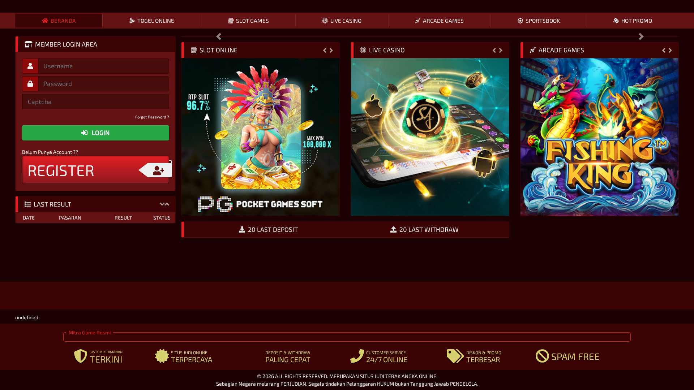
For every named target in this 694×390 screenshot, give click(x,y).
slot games (252, 20)
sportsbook (543, 20)
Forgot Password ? (152, 116)
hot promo (636, 20)
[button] (162, 203)
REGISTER (60, 170)
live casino (345, 20)
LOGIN (100, 132)
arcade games (443, 20)
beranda (63, 20)
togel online (155, 20)
